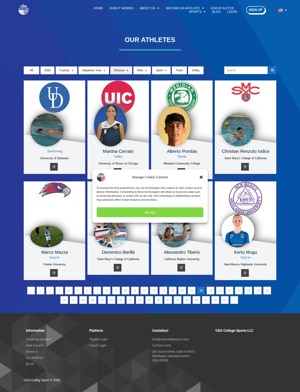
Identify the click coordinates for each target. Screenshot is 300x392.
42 (215, 300)
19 (210, 290)
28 (83, 300)
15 (172, 290)
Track (179, 70)
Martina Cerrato (118, 151)
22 (238, 290)
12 (144, 290)
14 (163, 290)
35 (149, 300)
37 (168, 300)
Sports (195, 11)
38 (177, 300)
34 (139, 300)
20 (220, 290)
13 (153, 290)
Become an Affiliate (183, 8)
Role (140, 70)
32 (120, 300)
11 (135, 290)
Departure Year (91, 70)
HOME (98, 8)
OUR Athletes (222, 8)
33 (130, 300)
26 (64, 300)
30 (101, 300)
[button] (201, 177)
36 (158, 300)
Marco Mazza (54, 252)
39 (186, 300)
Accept (150, 212)
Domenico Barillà (118, 252)
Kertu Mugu (245, 252)
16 (182, 290)
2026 (47, 70)
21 (229, 290)
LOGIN (232, 11)
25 (267, 290)
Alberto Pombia (182, 151)
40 (196, 300)
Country (64, 70)
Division (119, 70)
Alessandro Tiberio (182, 252)
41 (205, 300)
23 (248, 290)
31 (111, 300)
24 (257, 290)
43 (224, 300)
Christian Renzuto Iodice (245, 151)
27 (73, 300)
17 (191, 290)
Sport (159, 70)
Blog (216, 11)
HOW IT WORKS (121, 8)
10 (125, 290)
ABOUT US (147, 8)
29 (92, 300)
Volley (196, 70)
